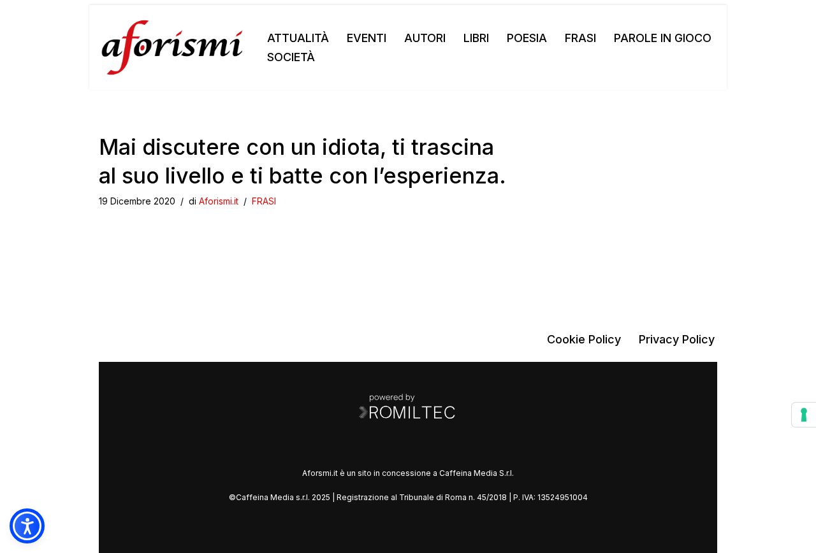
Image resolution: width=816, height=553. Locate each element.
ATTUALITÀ (298, 38)
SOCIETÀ (291, 57)
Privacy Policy (677, 339)
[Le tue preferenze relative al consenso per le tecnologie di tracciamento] (804, 415)
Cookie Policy (584, 339)
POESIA (527, 38)
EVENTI (366, 38)
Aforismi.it (218, 201)
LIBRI (476, 38)
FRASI (580, 38)
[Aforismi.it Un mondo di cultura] (172, 47)
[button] (27, 526)
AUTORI (425, 38)
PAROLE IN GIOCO (662, 38)
